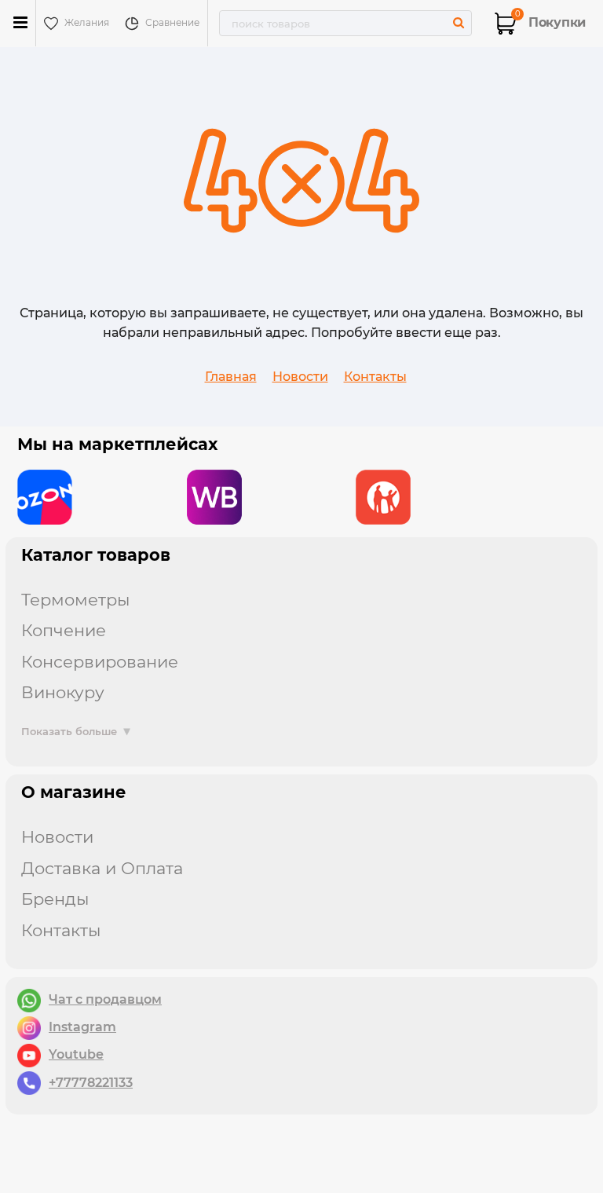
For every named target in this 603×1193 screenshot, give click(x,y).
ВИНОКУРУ (62, 692)
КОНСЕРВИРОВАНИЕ (99, 662)
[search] (458, 22)
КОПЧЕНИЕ (63, 630)
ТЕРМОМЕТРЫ (75, 599)
